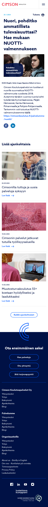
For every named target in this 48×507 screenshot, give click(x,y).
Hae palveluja (24, 357)
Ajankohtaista (8, 403)
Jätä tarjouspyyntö (24, 374)
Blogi (4, 406)
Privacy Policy (8, 469)
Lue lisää (6, 195)
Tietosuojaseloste (10, 466)
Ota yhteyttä (24, 365)
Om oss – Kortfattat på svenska (16, 463)
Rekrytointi (7, 400)
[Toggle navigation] (43, 4)
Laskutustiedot (9, 473)
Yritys (4, 397)
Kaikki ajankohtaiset (24, 314)
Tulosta (36, 14)
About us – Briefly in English (14, 460)
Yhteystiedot (8, 394)
